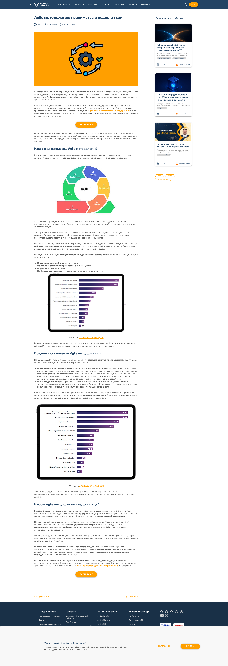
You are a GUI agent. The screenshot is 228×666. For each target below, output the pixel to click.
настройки (164, 646)
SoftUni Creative (104, 620)
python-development (164, 58)
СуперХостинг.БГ (136, 620)
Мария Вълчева (52, 24)
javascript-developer (179, 58)
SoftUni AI (101, 624)
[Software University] (41, 4)
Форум (42, 620)
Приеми (190, 646)
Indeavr (132, 624)
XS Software (134, 616)
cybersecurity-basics (164, 154)
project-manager (163, 179)
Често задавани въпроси (49, 616)
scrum (170, 175)
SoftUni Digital (103, 616)
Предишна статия (43, 597)
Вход (193, 4)
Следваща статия (129, 597)
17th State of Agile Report (91, 338)
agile (159, 175)
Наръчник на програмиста (50, 624)
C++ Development (73, 622)
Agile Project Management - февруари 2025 (109, 111)
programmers (162, 108)
